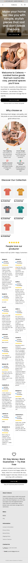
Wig (4, 518)
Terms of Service (7, 539)
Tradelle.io (20, 560)
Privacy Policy (6, 530)
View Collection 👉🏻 (14, 34)
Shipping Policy (6, 536)
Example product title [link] (6, 199)
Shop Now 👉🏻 (14, 481)
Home (4, 515)
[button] (2, 4)
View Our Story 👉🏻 (14, 100)
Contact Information (8, 527)
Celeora (11, 560)
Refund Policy (6, 533)
